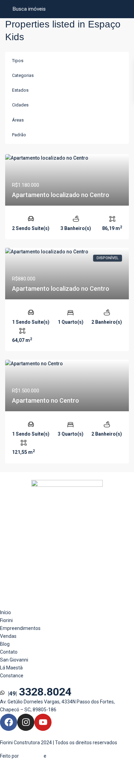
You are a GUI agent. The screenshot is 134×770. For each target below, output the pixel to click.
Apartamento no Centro (45, 400)
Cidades (20, 104)
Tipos (17, 60)
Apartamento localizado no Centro (60, 194)
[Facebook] (8, 722)
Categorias (23, 75)
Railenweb (31, 756)
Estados (20, 90)
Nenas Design (62, 756)
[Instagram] (25, 722)
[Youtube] (43, 722)
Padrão (19, 134)
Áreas (18, 120)
